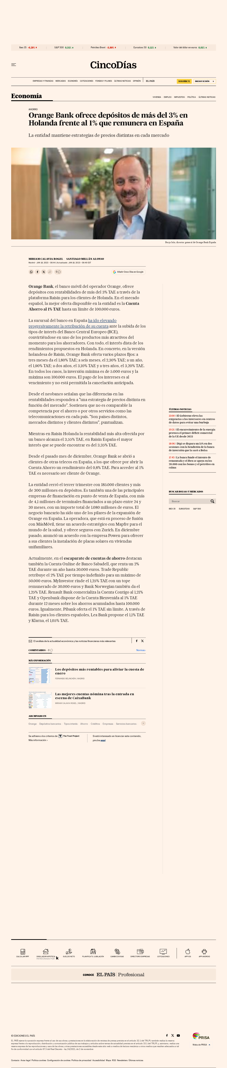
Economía (73, 81)
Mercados (61, 81)
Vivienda (157, 97)
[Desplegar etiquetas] (143, 723)
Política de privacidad (81, 1060)
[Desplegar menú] (13, 65)
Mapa (108, 1060)
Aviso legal (26, 1060)
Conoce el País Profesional (113, 974)
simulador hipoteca (46, 956)
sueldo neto (69, 956)
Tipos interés (70, 723)
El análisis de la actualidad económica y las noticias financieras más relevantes (74, 641)
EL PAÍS (148, 80)
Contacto (15, 1060)
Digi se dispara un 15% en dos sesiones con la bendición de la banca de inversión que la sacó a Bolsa (191, 447)
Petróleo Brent (98, 47)
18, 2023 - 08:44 (46, 263)
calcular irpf (22, 956)
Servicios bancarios (126, 723)
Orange (33, 723)
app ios (188, 956)
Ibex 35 (22, 47)
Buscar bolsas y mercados (186, 491)
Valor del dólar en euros (185, 47)
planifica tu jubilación (93, 956)
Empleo (167, 97)
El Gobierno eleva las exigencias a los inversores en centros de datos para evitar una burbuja (192, 419)
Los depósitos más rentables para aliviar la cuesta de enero (99, 671)
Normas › (141, 650)
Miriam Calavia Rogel (46, 258)
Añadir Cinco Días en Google (130, 272)
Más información (37, 740)
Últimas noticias (122, 81)
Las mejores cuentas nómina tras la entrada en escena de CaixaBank (94, 696)
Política (191, 97)
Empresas (108, 723)
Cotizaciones (86, 81)
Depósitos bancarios (50, 723)
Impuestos (179, 97)
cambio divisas (117, 956)
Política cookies (39, 1060)
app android (204, 956)
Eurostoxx (184, 509)
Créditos (95, 723)
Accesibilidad (98, 1060)
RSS (114, 1060)
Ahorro (84, 723)
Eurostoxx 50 (140, 47)
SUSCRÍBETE (184, 81)
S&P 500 (59, 47)
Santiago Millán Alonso (85, 258)
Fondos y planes (103, 81)
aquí (103, 740)
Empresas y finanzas (43, 81)
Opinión (137, 81)
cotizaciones (163, 956)
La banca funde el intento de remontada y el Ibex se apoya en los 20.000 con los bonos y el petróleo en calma (191, 462)
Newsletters (122, 1060)
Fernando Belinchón (65, 678)
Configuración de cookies (58, 1060)
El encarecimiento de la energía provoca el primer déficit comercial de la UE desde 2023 (192, 433)
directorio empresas (140, 956)
